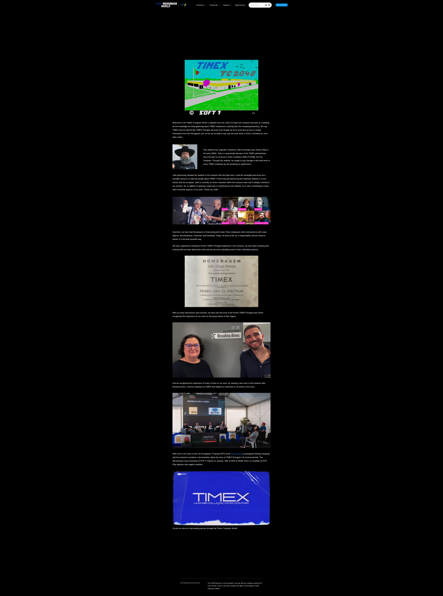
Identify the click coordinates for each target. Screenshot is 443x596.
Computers (200, 5)
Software (226, 5)
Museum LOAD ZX (281, 5)
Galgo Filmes (236, 454)
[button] (205, 5)
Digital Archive (240, 5)
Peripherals (214, 5)
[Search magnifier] (269, 5)
